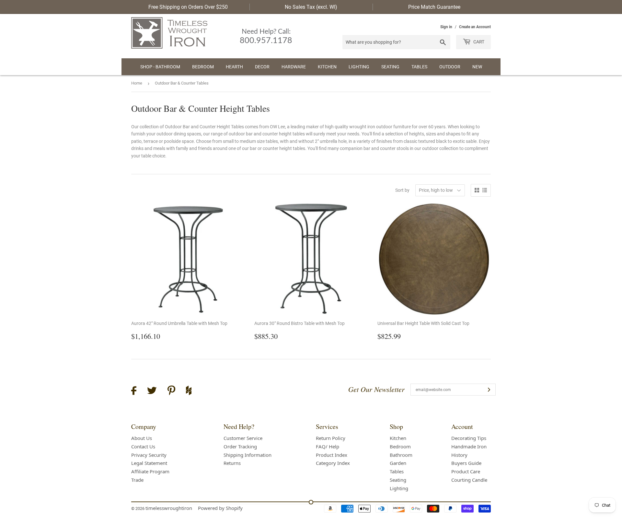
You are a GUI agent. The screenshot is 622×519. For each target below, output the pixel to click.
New (477, 66)
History (459, 455)
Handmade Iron (469, 446)
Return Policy (330, 438)
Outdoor (449, 66)
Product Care (465, 471)
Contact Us (143, 446)
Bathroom (401, 455)
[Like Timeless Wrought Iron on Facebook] (133, 391)
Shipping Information (247, 455)
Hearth (234, 66)
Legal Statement (149, 463)
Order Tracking (240, 446)
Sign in (446, 27)
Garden (398, 463)
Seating (390, 66)
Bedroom (203, 66)
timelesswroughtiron (168, 508)
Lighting (359, 66)
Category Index (333, 463)
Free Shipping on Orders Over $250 (188, 7)
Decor (262, 66)
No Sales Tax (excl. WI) (311, 7)
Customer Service (243, 438)
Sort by (402, 190)
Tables (419, 66)
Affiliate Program (150, 471)
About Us (141, 438)
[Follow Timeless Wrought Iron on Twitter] (152, 391)
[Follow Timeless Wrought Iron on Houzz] (188, 391)
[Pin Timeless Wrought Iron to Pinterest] (171, 391)
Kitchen (327, 66)
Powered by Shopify (220, 508)
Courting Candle (469, 480)
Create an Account (475, 27)
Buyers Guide (466, 463)
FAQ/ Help (327, 446)
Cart (478, 41)
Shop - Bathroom (160, 66)
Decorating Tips (468, 438)
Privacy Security (149, 455)
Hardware (294, 66)
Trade (137, 480)
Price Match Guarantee (434, 7)
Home (136, 83)
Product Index (331, 455)
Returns (232, 463)
